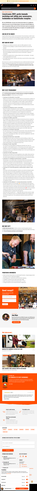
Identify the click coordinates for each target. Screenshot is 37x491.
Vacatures (10, 429)
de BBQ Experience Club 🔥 (24, 1)
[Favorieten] (31, 5)
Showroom (21, 429)
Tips (4, 336)
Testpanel (32, 429)
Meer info (23, 476)
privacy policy (9, 473)
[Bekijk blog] (18, 343)
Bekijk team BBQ (16, 322)
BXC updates (5, 355)
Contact (4, 429)
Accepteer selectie (8, 488)
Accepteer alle (21, 488)
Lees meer (11, 383)
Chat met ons (24, 464)
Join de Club (5, 431)
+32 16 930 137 (24, 466)
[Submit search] (35, 8)
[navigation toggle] (35, 5)
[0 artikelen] (2, 5)
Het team (15, 429)
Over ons (27, 429)
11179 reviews (29, 392)
